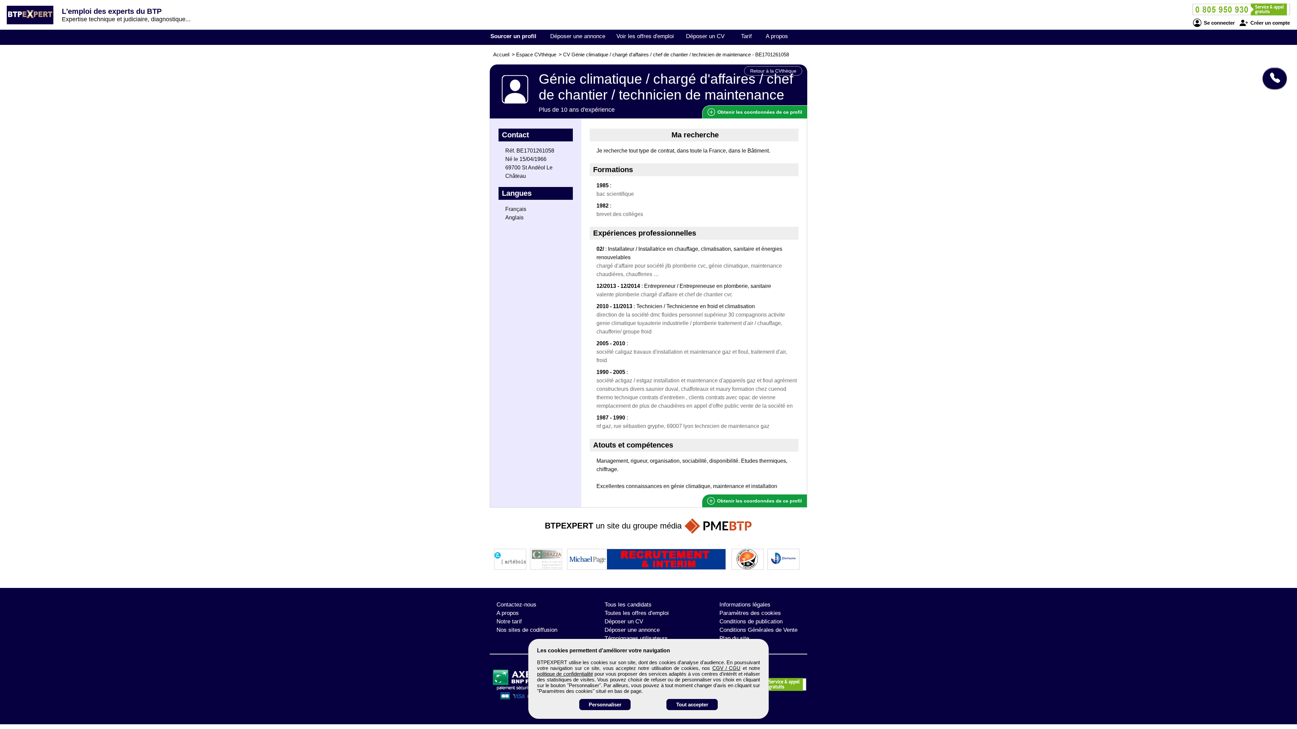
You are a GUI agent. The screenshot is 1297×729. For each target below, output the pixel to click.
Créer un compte (1269, 23)
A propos (777, 36)
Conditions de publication (751, 621)
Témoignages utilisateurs (636, 638)
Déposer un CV (705, 36)
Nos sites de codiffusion (527, 630)
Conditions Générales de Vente (758, 630)
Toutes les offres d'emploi (637, 613)
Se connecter (1218, 23)
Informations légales (744, 604)
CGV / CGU (726, 668)
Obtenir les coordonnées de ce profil (759, 501)
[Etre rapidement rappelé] (1272, 78)
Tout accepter (692, 704)
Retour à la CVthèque (773, 71)
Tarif (746, 36)
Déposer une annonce (577, 36)
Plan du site (734, 638)
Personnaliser (605, 704)
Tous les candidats (628, 604)
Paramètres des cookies (750, 613)
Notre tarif (509, 621)
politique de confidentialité (565, 674)
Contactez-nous (516, 604)
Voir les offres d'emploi (645, 36)
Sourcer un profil (513, 36)
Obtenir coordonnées (759, 112)
